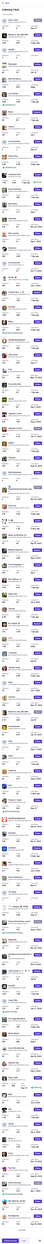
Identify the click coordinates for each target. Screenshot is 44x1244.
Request (37, 112)
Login (24, 1241)
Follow (37, 20)
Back (7, 3)
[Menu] (40, 1240)
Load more (22, 1230)
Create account (10, 1241)
